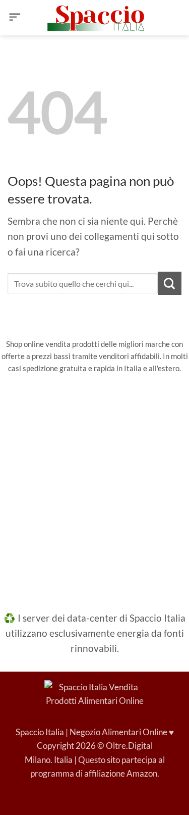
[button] (15, 18)
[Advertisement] (94, 485)
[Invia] (169, 283)
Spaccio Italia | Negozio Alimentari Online (91, 732)
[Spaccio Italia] (94, 693)
